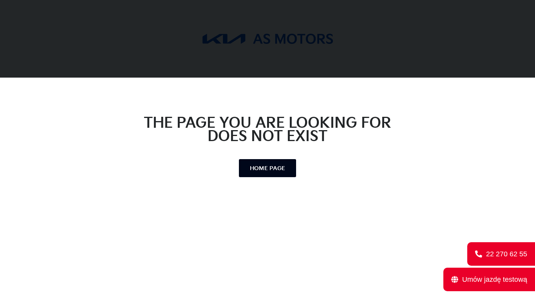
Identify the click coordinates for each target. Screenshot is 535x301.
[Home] (267, 38)
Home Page (268, 168)
